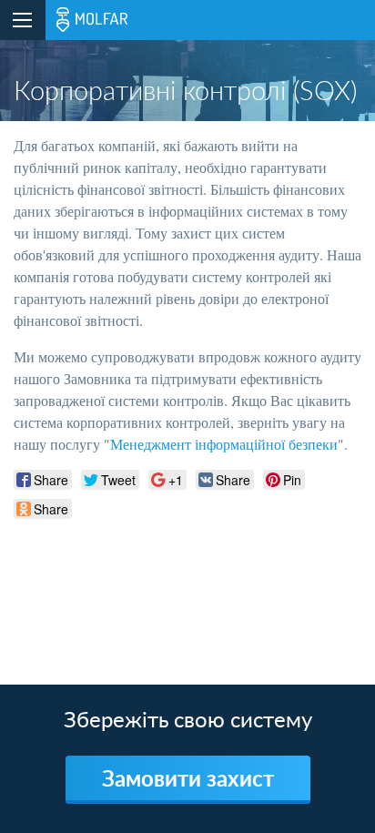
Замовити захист (188, 778)
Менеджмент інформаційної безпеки (224, 443)
